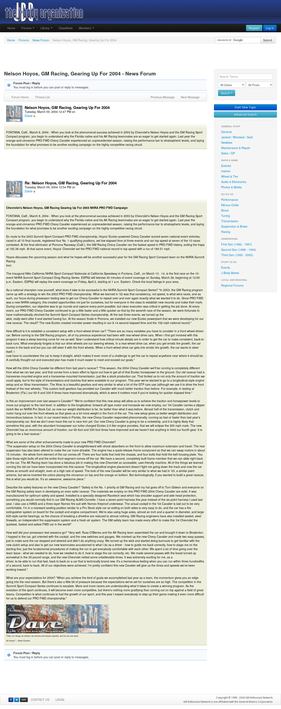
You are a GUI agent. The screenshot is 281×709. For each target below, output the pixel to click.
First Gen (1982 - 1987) (236, 244)
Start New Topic (245, 107)
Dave (29, 115)
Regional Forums (232, 285)
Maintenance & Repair (235, 148)
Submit (267, 40)
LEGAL (60, 699)
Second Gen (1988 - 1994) (238, 250)
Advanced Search (245, 114)
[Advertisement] (140, 57)
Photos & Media (231, 187)
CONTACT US (40, 699)
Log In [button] (270, 28)
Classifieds (66, 28)
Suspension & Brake (234, 226)
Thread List (42, 97)
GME (23, 699)
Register (254, 28)
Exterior (226, 166)
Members (85, 28)
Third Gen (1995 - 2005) (237, 255)
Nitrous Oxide (230, 205)
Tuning (225, 216)
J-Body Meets (230, 273)
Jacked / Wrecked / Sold (237, 137)
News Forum (41, 40)
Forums (26, 28)
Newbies (226, 142)
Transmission (229, 221)
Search (226, 93)
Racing (225, 232)
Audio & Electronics (233, 182)
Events (225, 267)
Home (11, 28)
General (226, 132)
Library (45, 28)
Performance (229, 200)
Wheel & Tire (229, 176)
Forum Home (20, 97)
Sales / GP (228, 153)
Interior (225, 171)
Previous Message (163, 97)
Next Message (190, 97)
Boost (225, 210)
